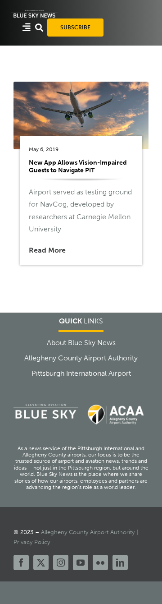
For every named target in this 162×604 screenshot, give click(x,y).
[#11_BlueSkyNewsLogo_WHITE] (34, 12)
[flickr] (100, 562)
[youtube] (80, 562)
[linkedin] (120, 562)
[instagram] (60, 562)
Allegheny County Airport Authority (88, 532)
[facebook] (21, 562)
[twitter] (41, 562)
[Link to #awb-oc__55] (26, 27)
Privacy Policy (32, 542)
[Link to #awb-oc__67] (39, 27)
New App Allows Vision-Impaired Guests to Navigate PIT (78, 166)
